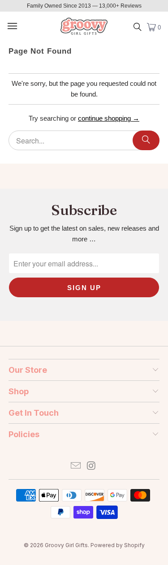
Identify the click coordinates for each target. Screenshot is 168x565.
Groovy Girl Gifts (66, 545)
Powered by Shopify (117, 545)
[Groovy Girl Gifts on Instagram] (91, 466)
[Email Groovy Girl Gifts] (75, 466)
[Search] (146, 140)
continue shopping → (108, 118)
